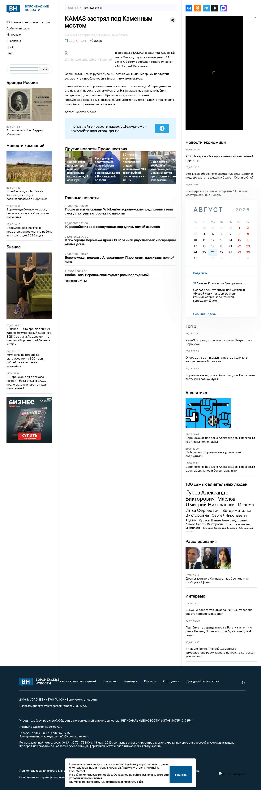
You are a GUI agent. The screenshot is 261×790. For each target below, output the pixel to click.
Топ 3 (191, 326)
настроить (93, 782)
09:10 (196, 575)
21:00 (196, 184)
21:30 (196, 167)
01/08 (189, 603)
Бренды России (22, 82)
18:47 (196, 368)
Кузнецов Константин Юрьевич (220, 527)
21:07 (17, 351)
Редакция (130, 681)
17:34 (17, 126)
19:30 (196, 642)
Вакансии (109, 681)
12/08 (189, 575)
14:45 (17, 187)
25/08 (9, 126)
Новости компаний (25, 145)
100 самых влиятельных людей (28, 22)
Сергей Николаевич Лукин (216, 517)
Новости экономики (206, 142)
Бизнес (13, 246)
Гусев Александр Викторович (207, 495)
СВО (9, 47)
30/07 (189, 620)
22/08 (9, 351)
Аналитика (13, 41)
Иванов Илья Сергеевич (220, 507)
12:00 (196, 448)
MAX (83, 706)
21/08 (9, 373)
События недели (18, 28)
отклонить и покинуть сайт (124, 782)
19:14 (16, 373)
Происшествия (92, 7)
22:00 (196, 149)
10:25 (17, 224)
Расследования (201, 541)
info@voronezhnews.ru (74, 736)
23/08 (189, 333)
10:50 (17, 206)
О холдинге (171, 681)
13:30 (196, 351)
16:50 (17, 325)
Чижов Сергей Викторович (205, 524)
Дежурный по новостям (202, 681)
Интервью (13, 34)
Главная (73, 7)
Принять (181, 775)
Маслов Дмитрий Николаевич (211, 502)
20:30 (196, 333)
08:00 (196, 620)
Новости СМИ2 (76, 281)
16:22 (196, 463)
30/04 (189, 642)
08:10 (196, 603)
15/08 (189, 463)
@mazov (68, 706)
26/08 (189, 149)
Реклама (150, 681)
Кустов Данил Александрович (223, 520)
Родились (200, 273)
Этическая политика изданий (76, 681)
